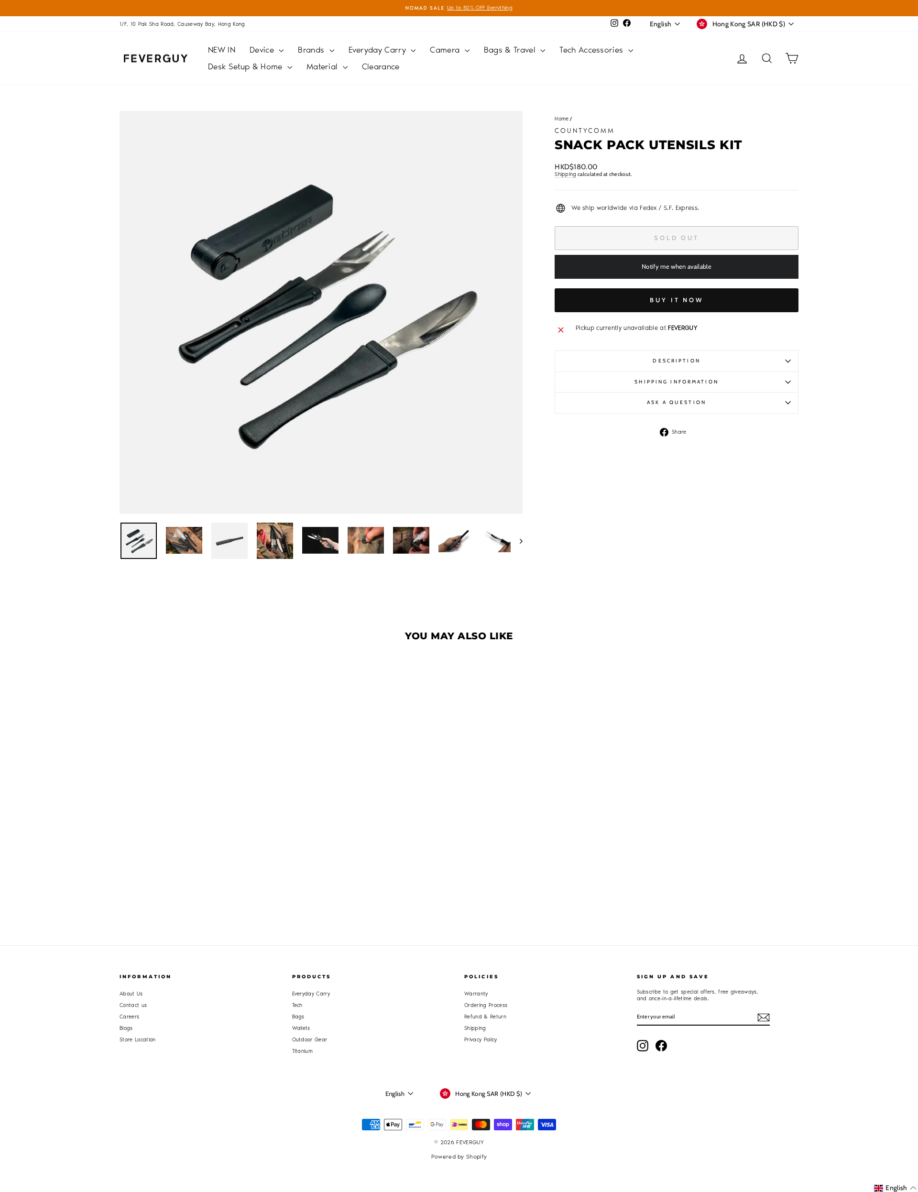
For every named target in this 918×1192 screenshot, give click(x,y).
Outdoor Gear (310, 1040)
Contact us (133, 1005)
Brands (312, 50)
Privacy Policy (480, 1040)
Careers (129, 1017)
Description (676, 361)
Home (561, 119)
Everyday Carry (379, 50)
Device (263, 50)
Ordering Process (485, 1005)
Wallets (301, 1028)
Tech (297, 1005)
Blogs (126, 1028)
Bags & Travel (511, 50)
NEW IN (221, 50)
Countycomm (585, 131)
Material (323, 66)
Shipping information (676, 382)
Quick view (200, 816)
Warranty (476, 994)
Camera (446, 50)
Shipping (566, 174)
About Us (131, 994)
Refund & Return (485, 1017)
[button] (895, 1188)
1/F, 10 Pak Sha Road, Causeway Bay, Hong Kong (182, 24)
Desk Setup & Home (246, 66)
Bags (298, 1017)
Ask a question (676, 402)
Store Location (138, 1040)
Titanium (302, 1051)
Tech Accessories (592, 50)
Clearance (381, 66)
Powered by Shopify (459, 1156)
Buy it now (676, 300)
